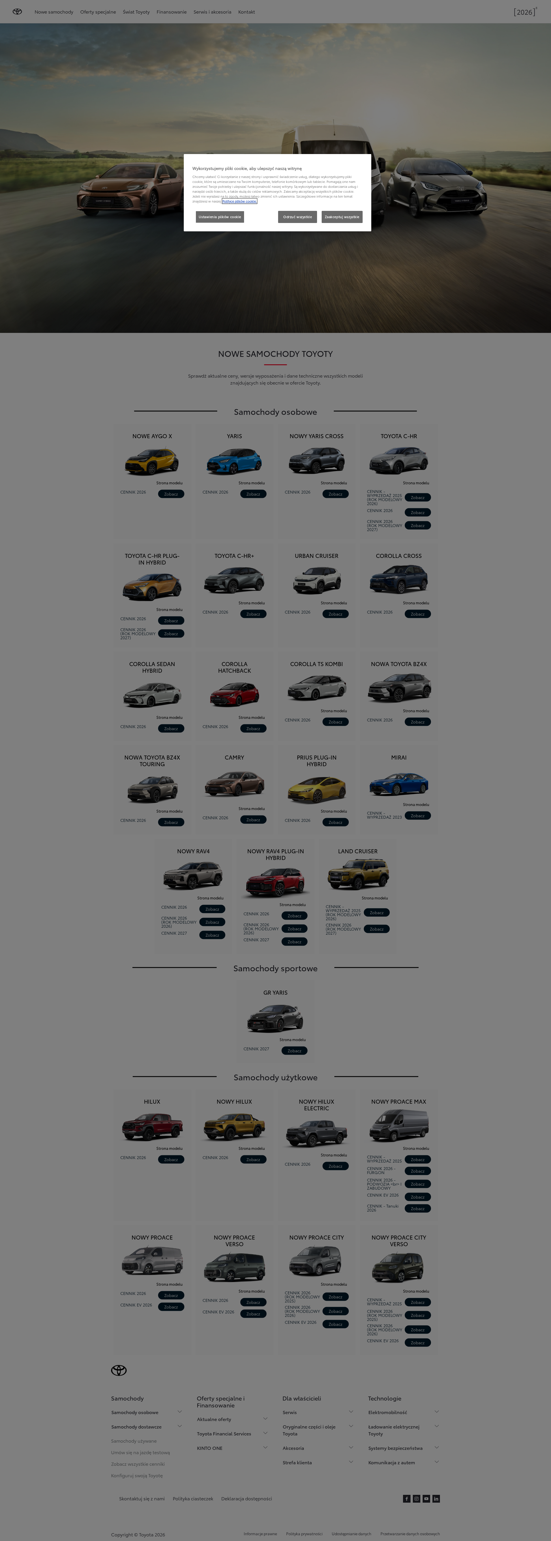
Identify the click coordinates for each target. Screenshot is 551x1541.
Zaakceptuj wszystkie (342, 216)
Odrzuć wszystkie (297, 216)
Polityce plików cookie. (239, 201)
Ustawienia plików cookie (220, 216)
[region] (277, 192)
